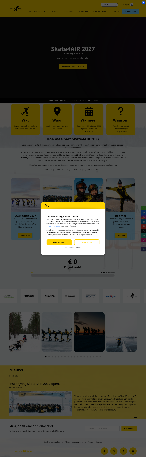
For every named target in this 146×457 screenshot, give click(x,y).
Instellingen (87, 242)
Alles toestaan (59, 242)
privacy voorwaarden (54, 226)
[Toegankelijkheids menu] (143, 2)
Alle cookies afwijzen (73, 248)
